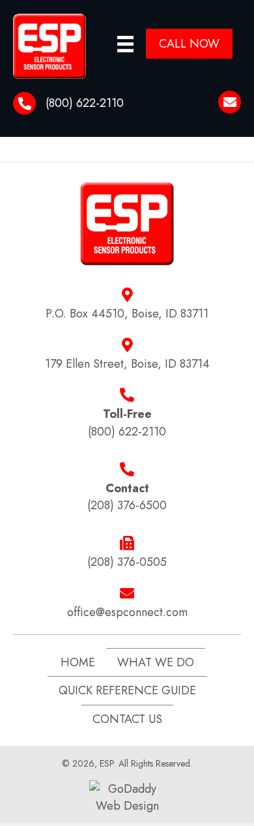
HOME (78, 662)
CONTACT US (127, 719)
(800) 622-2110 (85, 103)
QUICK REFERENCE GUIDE (127, 690)
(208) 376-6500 (127, 505)
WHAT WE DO (155, 662)
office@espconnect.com (127, 612)
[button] (189, 44)
